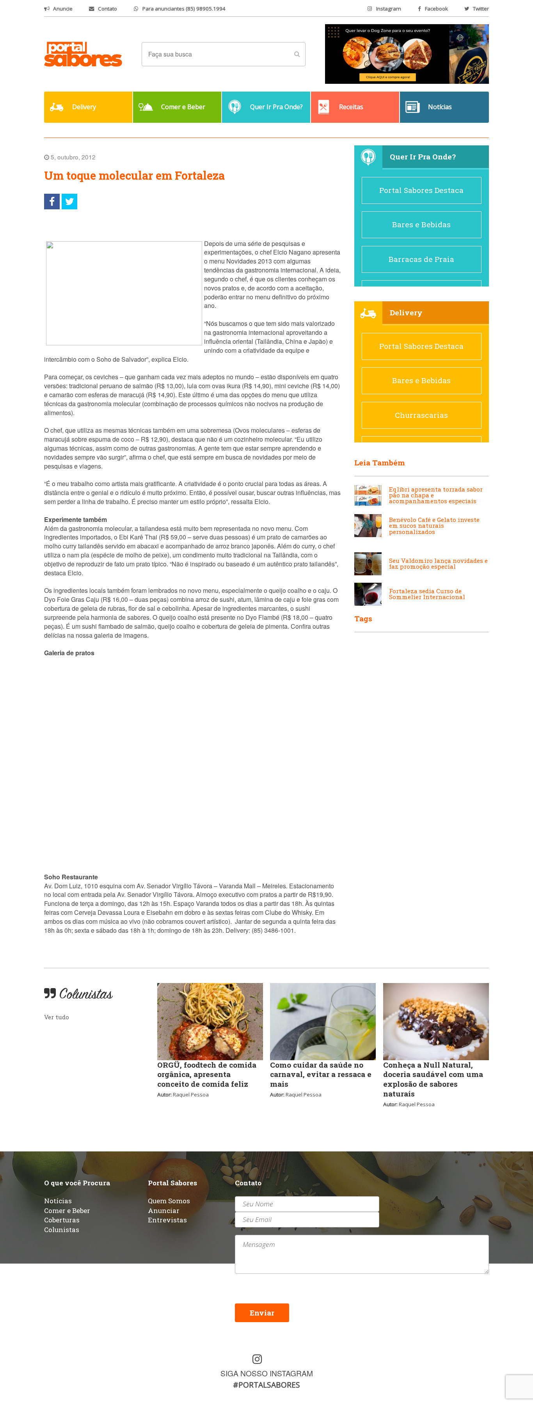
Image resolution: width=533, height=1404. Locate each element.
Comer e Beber (67, 1210)
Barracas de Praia (421, 259)
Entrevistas (167, 1219)
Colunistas (61, 1229)
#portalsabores (266, 1384)
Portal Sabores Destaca (421, 190)
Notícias (58, 1200)
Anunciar (163, 1210)
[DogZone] (407, 53)
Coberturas (62, 1219)
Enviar (262, 1312)
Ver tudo (56, 1017)
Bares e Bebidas (421, 224)
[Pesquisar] (297, 54)
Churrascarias (421, 415)
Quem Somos (169, 1200)
